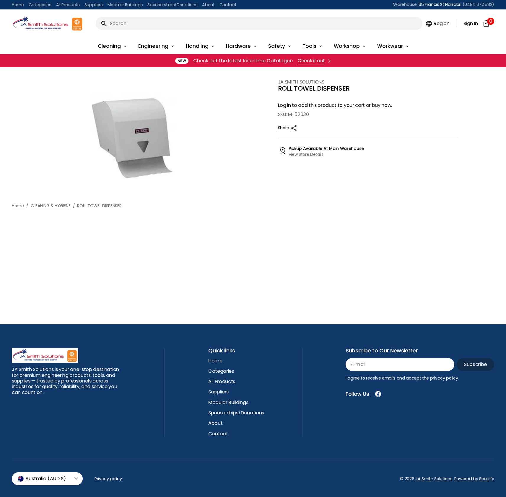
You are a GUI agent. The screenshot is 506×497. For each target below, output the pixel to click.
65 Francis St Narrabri (440, 4)
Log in (284, 105)
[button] (437, 23)
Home (18, 205)
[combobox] (265, 23)
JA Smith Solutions (433, 479)
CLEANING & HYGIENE (51, 205)
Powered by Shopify (474, 479)
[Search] (102, 23)
